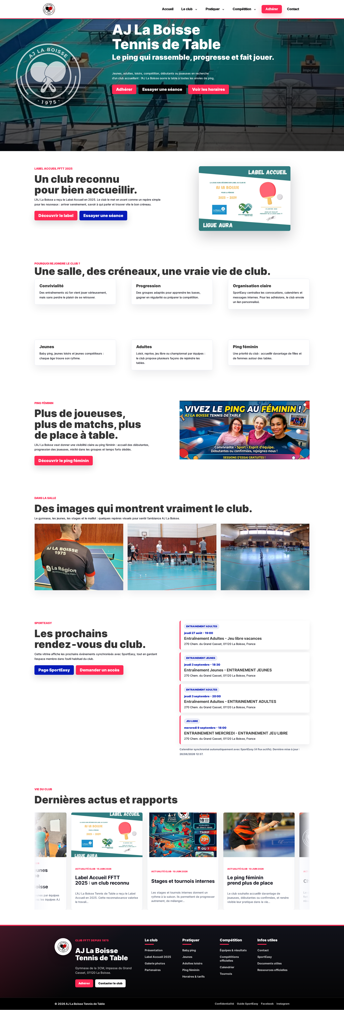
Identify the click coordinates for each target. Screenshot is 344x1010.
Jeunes (187, 956)
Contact (293, 9)
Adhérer (272, 9)
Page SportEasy (54, 670)
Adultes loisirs (192, 963)
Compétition (242, 9)
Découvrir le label (55, 215)
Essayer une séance (162, 89)
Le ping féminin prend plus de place (195, 880)
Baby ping (189, 950)
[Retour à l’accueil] (63, 946)
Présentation (154, 950)
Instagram (283, 1003)
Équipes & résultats (233, 950)
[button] (78, 557)
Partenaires (153, 970)
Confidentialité (224, 1003)
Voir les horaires (208, 89)
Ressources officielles (272, 970)
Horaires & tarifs (193, 976)
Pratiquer (213, 9)
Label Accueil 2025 (158, 956)
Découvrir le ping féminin (63, 460)
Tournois (226, 973)
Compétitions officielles (229, 958)
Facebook (267, 1003)
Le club (187, 9)
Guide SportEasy (247, 1003)
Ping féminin (190, 970)
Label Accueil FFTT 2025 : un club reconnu (47, 880)
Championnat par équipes (278, 881)
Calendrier (227, 967)
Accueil (167, 9)
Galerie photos (155, 963)
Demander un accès (99, 670)
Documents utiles (269, 963)
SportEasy (264, 956)
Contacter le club (110, 983)
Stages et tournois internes (127, 881)
